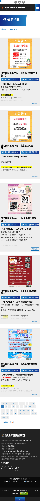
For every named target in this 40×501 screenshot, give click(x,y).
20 (20, 410)
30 (28, 413)
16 (3, 410)
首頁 (6, 29)
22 (28, 410)
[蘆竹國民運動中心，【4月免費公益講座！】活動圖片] (20, 199)
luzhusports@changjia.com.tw (17, 451)
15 (34, 407)
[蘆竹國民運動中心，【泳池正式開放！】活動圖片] (20, 126)
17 (7, 410)
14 (30, 407)
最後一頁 (5, 417)
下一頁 (34, 413)
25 (7, 413)
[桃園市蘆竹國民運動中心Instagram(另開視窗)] (23, 2)
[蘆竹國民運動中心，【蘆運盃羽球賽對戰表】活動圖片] (20, 271)
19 (15, 410)
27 (15, 413)
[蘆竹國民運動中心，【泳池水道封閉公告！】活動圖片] (20, 54)
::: (0, 1)
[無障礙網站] (24, 493)
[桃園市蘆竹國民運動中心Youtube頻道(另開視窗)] (19, 2)
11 (17, 407)
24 (3, 413)
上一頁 (11, 403)
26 (11, 413)
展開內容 (34, 104)
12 (21, 407)
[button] (20, 499)
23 (32, 410)
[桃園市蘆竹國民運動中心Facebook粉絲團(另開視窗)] (15, 2)
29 (24, 413)
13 (26, 407)
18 (11, 410)
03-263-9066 (10, 446)
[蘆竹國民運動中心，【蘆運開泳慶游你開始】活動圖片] (20, 344)
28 (20, 413)
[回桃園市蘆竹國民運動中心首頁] (13, 8)
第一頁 (4, 403)
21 (24, 410)
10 (13, 407)
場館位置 (28, 440)
